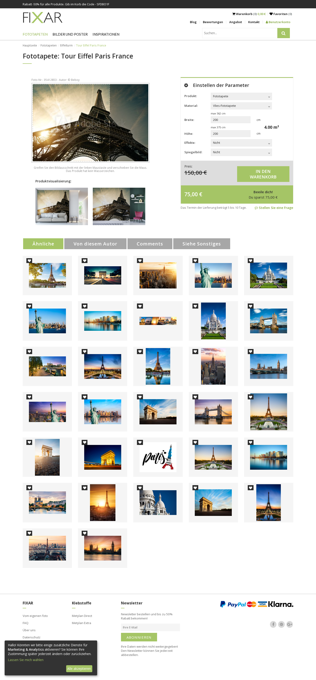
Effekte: (189, 143)
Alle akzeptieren (79, 668)
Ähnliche (43, 244)
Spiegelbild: (193, 152)
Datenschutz (31, 637)
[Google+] (289, 624)
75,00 (191, 194)
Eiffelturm (66, 45)
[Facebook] (273, 624)
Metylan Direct (82, 616)
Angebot (235, 22)
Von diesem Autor (95, 244)
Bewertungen (213, 22)
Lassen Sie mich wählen (25, 660)
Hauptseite (30, 45)
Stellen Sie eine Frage (275, 207)
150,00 (193, 172)
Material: (191, 106)
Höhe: (188, 134)
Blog (193, 22)
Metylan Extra (81, 623)
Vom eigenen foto (35, 616)
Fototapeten (35, 34)
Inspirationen (106, 34)
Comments (150, 244)
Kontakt (254, 22)
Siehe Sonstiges (202, 244)
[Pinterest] (281, 624)
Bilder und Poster (70, 34)
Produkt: (190, 96)
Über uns (29, 630)
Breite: (189, 120)
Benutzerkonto (279, 22)
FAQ (25, 623)
